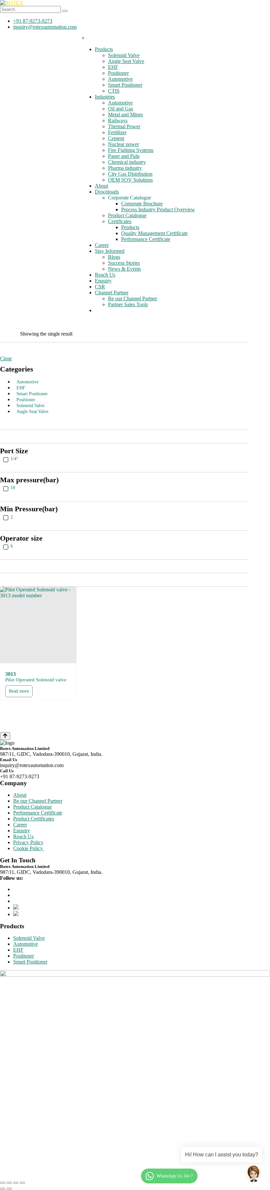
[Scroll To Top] (5, 736)
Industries (105, 97)
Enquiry (103, 280)
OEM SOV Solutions (130, 180)
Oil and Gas (120, 108)
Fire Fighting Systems (130, 150)
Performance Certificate (145, 239)
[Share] (9, 1183)
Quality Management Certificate (154, 233)
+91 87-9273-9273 (32, 21)
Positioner (118, 73)
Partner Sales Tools (128, 304)
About (101, 186)
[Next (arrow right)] (9, 1189)
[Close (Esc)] (2, 1183)
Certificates (119, 221)
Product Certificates (33, 818)
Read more (19, 691)
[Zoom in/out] (22, 1183)
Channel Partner (111, 292)
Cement (116, 138)
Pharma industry (125, 168)
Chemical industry (127, 162)
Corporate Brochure (142, 203)
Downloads (107, 191)
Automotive (120, 79)
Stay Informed (109, 251)
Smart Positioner (125, 85)
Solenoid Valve (124, 55)
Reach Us (105, 275)
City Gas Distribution (130, 174)
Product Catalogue (127, 215)
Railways (117, 120)
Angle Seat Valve (126, 61)
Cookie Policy (28, 848)
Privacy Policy (28, 842)
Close (6, 358)
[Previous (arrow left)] (2, 1189)
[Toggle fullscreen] (15, 1183)
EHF (113, 67)
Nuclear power (123, 144)
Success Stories (124, 263)
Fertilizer (117, 132)
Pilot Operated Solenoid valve (36, 679)
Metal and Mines (125, 114)
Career (102, 245)
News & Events (124, 269)
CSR (100, 286)
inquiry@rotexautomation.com (45, 27)
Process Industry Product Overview (158, 209)
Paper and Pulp (124, 156)
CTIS (114, 91)
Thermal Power (124, 126)
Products (104, 49)
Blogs (114, 257)
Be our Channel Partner (132, 298)
